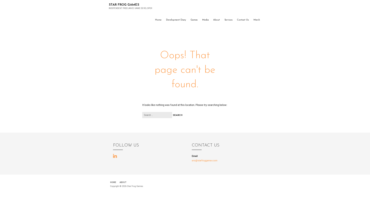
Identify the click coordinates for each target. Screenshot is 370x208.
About (216, 20)
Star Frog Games (124, 4)
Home (158, 20)
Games (194, 20)
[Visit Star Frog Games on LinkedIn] (115, 156)
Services (228, 20)
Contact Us (243, 20)
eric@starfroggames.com (204, 160)
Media (205, 20)
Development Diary (176, 20)
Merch (257, 20)
